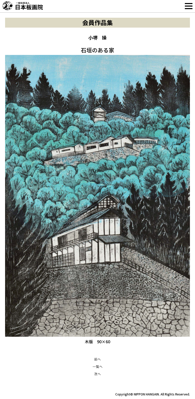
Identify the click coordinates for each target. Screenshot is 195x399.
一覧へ (98, 366)
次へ (97, 373)
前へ (97, 359)
